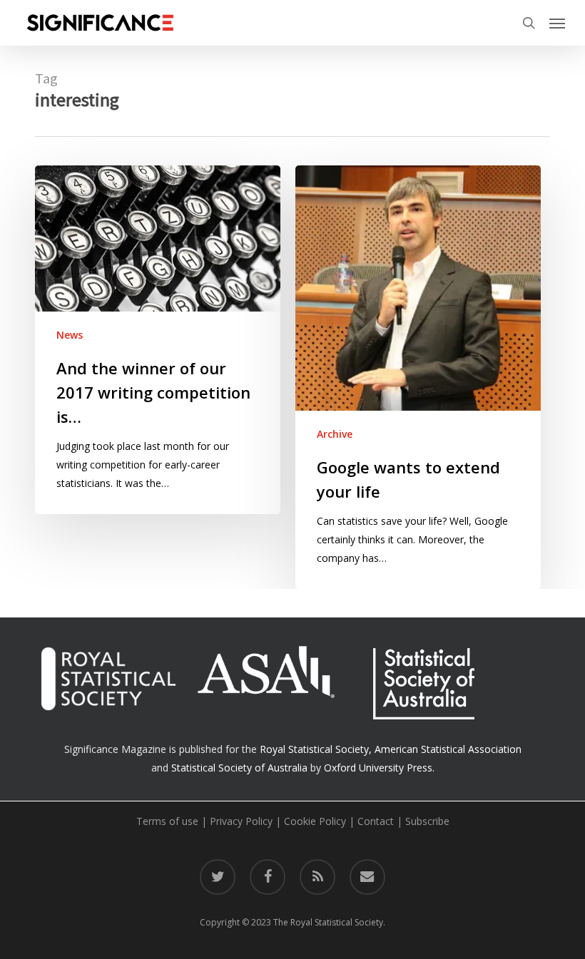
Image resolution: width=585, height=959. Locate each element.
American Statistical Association (448, 749)
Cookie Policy (315, 821)
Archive (334, 434)
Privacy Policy (241, 821)
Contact (375, 821)
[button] (557, 23)
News (69, 335)
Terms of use (167, 821)
